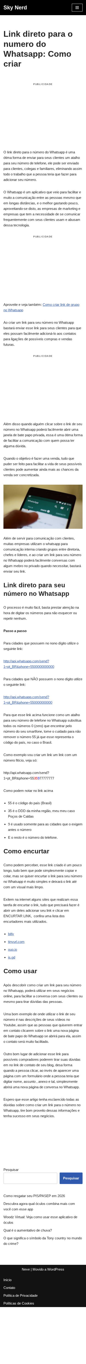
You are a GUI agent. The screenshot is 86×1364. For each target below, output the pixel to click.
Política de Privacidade (20, 1295)
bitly (11, 934)
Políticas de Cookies (18, 1303)
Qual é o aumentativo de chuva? (27, 1230)
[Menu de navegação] (77, 7)
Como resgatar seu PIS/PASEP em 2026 (34, 1196)
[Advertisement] (43, 117)
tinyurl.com (16, 942)
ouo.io (12, 949)
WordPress (55, 1269)
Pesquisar (11, 1170)
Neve (26, 1269)
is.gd (11, 957)
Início (7, 1280)
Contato (9, 1288)
